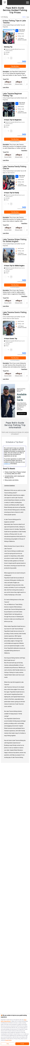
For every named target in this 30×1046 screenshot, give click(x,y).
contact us (7, 463)
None (28, 17)
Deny (8, 1043)
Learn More (6, 87)
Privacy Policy (8, 1040)
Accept (22, 1043)
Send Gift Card (22, 413)
